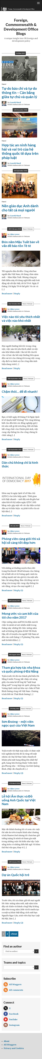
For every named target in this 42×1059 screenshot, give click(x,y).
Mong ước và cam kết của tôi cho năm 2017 (20, 615)
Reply (17, 293)
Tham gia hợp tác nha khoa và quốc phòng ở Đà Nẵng (21, 669)
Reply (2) (18, 773)
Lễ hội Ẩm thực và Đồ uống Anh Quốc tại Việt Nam (19, 800)
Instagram (14, 1025)
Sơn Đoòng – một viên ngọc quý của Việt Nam (18, 723)
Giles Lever (14, 234)
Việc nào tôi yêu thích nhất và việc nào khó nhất (21, 318)
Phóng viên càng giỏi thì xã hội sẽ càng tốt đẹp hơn (21, 540)
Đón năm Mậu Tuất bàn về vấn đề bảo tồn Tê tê (20, 244)
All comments (16, 990)
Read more (7, 293)
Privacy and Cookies (14, 1048)
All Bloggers (10, 1045)
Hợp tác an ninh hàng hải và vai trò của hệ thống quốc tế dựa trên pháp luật (20, 151)
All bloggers (15, 984)
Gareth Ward (15, 102)
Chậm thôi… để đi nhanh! (20, 391)
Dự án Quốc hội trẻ (15, 875)
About (6, 1041)
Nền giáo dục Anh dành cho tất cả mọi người (20, 208)
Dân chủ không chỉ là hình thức (20, 464)
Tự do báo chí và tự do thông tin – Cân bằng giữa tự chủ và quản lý (19, 92)
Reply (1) (18, 590)
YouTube (13, 1019)
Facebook (14, 1014)
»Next (14, 934)
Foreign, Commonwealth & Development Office (21, 9)
